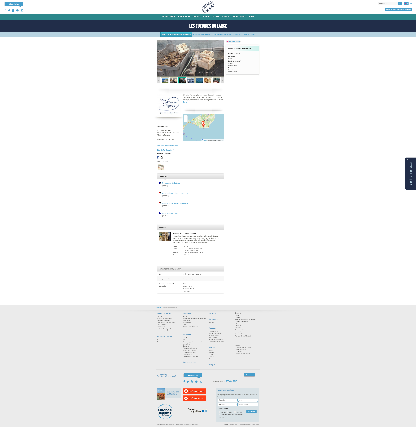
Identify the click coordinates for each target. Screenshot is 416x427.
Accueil (159, 307)
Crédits (237, 315)
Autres (211, 359)
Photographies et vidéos (216, 341)
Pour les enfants (214, 335)
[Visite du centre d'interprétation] (165, 236)
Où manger (213, 319)
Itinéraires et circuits (163, 320)
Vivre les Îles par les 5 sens (166, 322)
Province (221, 404)
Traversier (160, 340)
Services (212, 328)
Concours (238, 326)
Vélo (184, 325)
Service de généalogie (216, 339)
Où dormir (187, 335)
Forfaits (212, 347)
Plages (185, 316)
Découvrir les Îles (164, 313)
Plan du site (239, 334)
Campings (186, 346)
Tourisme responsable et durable (245, 319)
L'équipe (237, 317)
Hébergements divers (189, 352)
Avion (159, 342)
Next (222, 80)
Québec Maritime (167, 411)
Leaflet (205, 140)
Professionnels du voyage (243, 347)
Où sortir (212, 313)
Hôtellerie (186, 338)
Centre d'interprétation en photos (175, 193)
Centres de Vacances (190, 350)
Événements (187, 322)
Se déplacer (161, 327)
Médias (237, 345)
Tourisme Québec (197, 410)
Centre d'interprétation (171, 213)
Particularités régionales (164, 329)
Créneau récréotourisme (242, 353)
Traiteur (211, 322)
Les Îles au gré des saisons (165, 331)
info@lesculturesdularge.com (167, 145)
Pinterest (17, 10)
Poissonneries (187, 329)
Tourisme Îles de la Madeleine (208, 7)
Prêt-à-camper (187, 354)
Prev (159, 80)
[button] (203, 124)
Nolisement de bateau (171, 183)
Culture (211, 355)
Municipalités (213, 337)
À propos (238, 313)
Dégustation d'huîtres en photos (175, 203)
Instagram (21, 10)
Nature (211, 350)
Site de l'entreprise (165, 150)
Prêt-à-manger (213, 331)
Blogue (212, 365)
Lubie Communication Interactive (249, 424)
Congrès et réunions (241, 321)
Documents (238, 351)
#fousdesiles (14, 4)
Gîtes (185, 340)
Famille (211, 357)
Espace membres (240, 349)
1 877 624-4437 (230, 381)
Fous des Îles (161, 325)
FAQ (236, 323)
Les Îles (159, 316)
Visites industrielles (215, 333)
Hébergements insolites (190, 356)
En (411, 3)
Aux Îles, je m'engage (411, 173)
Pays (240, 400)
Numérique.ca (233, 424)
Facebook (5, 10)
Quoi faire (187, 313)
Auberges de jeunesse (190, 348)
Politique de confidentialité (243, 336)
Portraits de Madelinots (164, 318)
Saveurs (211, 352)
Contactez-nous (189, 362)
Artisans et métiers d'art (190, 327)
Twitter (8, 10)
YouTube (13, 10)
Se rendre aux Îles (164, 337)
